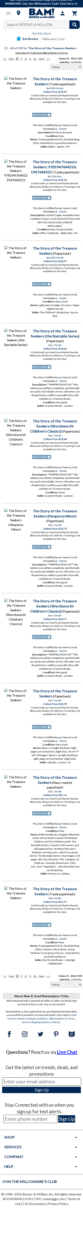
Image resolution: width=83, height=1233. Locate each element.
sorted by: (76, 62)
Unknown (56, 176)
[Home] (41, 13)
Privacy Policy (57, 1204)
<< (5, 59)
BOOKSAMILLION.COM (22, 1199)
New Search (22, 52)
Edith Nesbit (56, 88)
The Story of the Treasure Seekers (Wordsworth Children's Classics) (53, 426)
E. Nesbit (57, 345)
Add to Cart (42, 114)
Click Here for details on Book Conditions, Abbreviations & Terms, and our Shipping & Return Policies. (42, 1018)
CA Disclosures (34, 1204)
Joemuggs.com (54, 1199)
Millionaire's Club (54, 39)
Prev (11, 59)
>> (48, 59)
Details (63, 128)
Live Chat (67, 1052)
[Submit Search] (74, 24)
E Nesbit (56, 898)
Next (41, 59)
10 (35, 59)
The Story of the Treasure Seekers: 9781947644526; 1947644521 (54, 167)
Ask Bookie (30, 39)
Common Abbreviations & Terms (49, 52)
